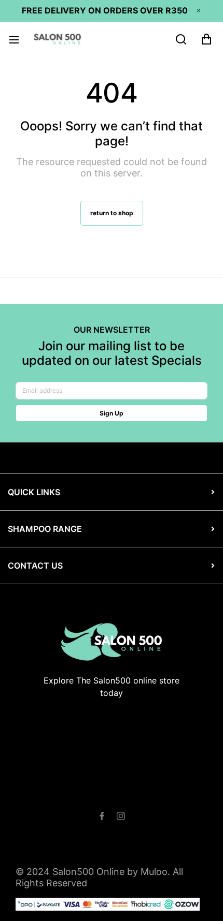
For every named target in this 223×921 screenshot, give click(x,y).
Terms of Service (92, 793)
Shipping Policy (162, 793)
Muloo (154, 871)
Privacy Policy (108, 804)
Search (38, 793)
